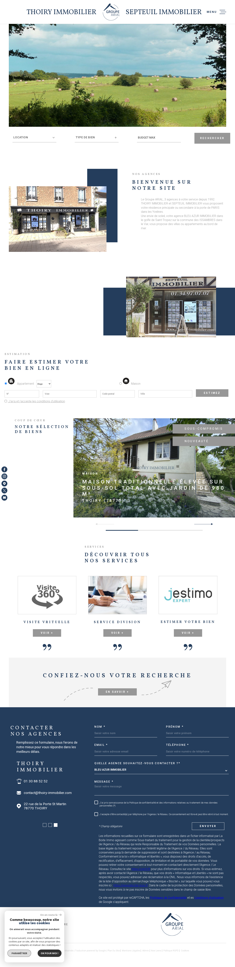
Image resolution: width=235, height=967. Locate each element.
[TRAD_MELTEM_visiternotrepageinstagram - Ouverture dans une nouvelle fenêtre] (4, 476)
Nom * (99, 726)
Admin (145, 950)
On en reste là (49, 915)
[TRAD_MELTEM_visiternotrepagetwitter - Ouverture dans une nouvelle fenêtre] (4, 490)
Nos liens (156, 950)
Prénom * (175, 726)
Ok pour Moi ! (49, 953)
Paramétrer (19, 953)
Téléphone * (177, 745)
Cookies (185, 951)
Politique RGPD (170, 950)
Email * (101, 745)
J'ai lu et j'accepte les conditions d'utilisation (36, 401)
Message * (103, 781)
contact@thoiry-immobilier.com (47, 793)
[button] (210, 524)
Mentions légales (131, 950)
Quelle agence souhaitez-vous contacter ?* (137, 763)
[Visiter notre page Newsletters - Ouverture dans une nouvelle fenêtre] (4, 498)
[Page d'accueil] (111, 12)
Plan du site (114, 950)
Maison (135, 383)
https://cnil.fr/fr (141, 869)
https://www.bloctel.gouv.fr (130, 885)
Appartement (25, 383)
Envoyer (208, 826)
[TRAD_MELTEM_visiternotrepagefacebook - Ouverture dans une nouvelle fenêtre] (4, 469)
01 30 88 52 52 (35, 781)
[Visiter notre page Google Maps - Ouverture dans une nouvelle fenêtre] (4, 483)
